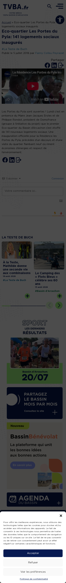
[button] (61, 515)
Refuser (33, 562)
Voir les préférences (33, 572)
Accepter (33, 553)
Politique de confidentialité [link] (34, 579)
